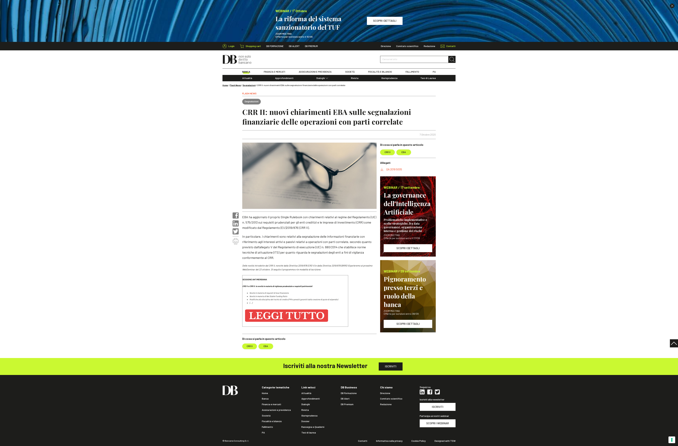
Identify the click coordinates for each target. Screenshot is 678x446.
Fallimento (267, 427)
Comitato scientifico (407, 46)
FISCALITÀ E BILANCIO (380, 71)
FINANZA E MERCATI (274, 71)
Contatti (362, 440)
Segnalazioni (249, 85)
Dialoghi (320, 78)
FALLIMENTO (412, 71)
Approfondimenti (284, 78)
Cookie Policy (418, 440)
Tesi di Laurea (428, 78)
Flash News (235, 85)
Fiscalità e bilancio (272, 421)
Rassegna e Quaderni (312, 427)
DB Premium (311, 46)
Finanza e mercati (271, 404)
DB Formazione (275, 46)
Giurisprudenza (389, 78)
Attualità (247, 78)
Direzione (386, 46)
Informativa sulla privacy (389, 440)
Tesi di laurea (308, 432)
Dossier (305, 421)
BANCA (246, 71)
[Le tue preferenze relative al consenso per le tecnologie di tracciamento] (671, 439)
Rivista (354, 78)
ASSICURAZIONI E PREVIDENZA (315, 71)
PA (434, 71)
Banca (265, 398)
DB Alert (294, 46)
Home (225, 85)
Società (266, 415)
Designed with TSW (445, 440)
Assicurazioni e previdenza (276, 410)
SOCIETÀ (350, 71)
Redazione (429, 46)
